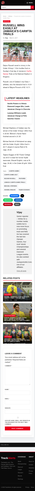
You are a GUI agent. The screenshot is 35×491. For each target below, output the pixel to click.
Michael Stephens (10, 186)
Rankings (20, 479)
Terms (32, 487)
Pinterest (7, 204)
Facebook (14, 195)
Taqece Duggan (24, 190)
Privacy (27, 487)
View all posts (21, 271)
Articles (10, 16)
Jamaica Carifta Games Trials (14, 182)
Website (7, 408)
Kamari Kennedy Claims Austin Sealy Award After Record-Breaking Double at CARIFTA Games (17, 319)
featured (22, 178)
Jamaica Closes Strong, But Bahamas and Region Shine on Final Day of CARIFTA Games (17, 340)
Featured (8, 294)
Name (7, 389)
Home (4, 16)
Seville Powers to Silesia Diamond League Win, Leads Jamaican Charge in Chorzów (18, 106)
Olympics (20, 472)
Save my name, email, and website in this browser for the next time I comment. (17, 422)
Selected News (10, 315)
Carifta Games (14, 171)
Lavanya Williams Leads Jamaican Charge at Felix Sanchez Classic (17, 116)
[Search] (32, 7)
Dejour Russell (10, 178)
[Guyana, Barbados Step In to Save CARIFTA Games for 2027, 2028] (17, 292)
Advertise (31, 468)
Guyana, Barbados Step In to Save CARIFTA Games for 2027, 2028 (16, 297)
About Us (31, 461)
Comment (8, 366)
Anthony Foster (19, 322)
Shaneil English (9, 190)
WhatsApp (7, 200)
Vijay (6, 38)
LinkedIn (18, 200)
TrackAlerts (8, 487)
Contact (31, 464)
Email (17, 204)
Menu (31, 3)
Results (20, 476)
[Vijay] (10, 214)
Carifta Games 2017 (11, 174)
